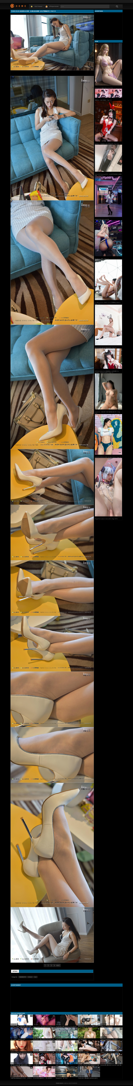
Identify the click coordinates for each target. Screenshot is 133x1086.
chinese (30, 977)
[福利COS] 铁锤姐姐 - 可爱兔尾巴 (109, 1039)
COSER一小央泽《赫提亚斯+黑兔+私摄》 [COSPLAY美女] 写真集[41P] (22, 1026)
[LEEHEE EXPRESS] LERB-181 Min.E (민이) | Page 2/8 (108, 457)
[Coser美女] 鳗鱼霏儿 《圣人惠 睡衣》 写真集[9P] (44, 1078)
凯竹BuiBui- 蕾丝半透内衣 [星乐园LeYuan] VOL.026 (44, 1039)
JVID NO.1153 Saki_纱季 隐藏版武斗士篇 (88, 1065)
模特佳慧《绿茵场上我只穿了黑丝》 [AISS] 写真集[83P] (67, 1052)
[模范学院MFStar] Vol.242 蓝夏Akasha (88, 1026)
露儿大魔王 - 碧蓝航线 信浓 (18, 1039)
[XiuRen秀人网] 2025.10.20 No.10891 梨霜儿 (112, 1065)
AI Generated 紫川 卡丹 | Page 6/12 (104, 88)
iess (35, 977)
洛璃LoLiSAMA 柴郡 (83, 1052)
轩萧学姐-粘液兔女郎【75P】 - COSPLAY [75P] (22, 1078)
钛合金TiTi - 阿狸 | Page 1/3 (102, 258)
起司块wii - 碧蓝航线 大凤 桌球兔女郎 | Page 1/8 (107, 144)
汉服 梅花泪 (59, 1039)
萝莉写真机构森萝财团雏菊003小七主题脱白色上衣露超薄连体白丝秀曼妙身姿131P (44, 1052)
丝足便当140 (22, 977)
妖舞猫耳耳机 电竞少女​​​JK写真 (102, 219)
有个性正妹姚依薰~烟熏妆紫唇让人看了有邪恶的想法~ (22, 1065)
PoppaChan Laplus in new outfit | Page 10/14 (106, 519)
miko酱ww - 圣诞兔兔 (39, 1065)
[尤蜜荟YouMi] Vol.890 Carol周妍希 (110, 1052)
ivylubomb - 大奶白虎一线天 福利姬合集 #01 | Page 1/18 (107, 412)
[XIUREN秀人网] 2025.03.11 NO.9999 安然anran (67, 1026)
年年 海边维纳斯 (82, 1039)
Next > (58, 965)
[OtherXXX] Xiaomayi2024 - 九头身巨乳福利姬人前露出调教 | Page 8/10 (108, 174)
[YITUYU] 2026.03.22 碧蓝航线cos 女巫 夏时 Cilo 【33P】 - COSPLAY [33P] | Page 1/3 (107, 371)
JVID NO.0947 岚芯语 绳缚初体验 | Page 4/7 (105, 347)
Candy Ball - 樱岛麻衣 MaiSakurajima (88, 1078)
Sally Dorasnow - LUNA (62, 1065)
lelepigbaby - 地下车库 (61, 1078)
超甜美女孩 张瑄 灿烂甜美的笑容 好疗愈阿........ (22, 1052)
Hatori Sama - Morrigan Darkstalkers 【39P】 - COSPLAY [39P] (44, 1026)
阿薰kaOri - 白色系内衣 (107, 1026)
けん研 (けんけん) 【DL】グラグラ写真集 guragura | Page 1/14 (108, 303)
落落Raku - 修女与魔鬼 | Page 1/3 (103, 100)
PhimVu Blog (18, 6)
